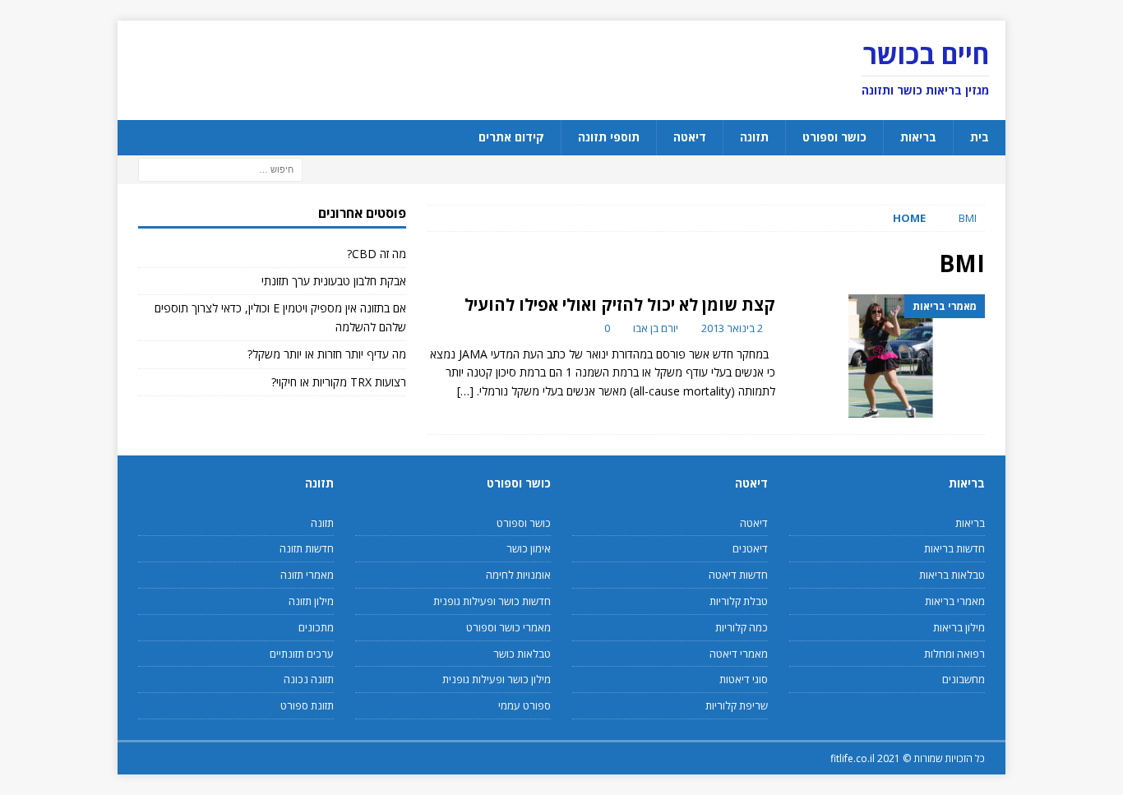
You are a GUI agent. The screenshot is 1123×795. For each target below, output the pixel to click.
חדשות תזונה (307, 548)
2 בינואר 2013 (732, 328)
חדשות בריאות (954, 548)
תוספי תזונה (609, 137)
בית (979, 137)
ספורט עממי (524, 705)
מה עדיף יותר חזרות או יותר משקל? (326, 354)
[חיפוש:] (220, 168)
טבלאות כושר (522, 653)
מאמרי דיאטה (738, 653)
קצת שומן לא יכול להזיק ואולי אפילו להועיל (619, 305)
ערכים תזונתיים (302, 653)
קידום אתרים (511, 137)
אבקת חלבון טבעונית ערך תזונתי (333, 281)
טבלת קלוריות (738, 601)
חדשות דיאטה (738, 574)
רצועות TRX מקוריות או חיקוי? (338, 382)
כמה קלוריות (741, 627)
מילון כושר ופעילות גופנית (496, 679)
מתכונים (316, 627)
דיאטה (689, 137)
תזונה (754, 137)
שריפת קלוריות (736, 705)
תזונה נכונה (309, 679)
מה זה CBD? (376, 253)
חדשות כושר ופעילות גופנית (492, 601)
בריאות (918, 137)
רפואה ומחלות (954, 653)
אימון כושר (528, 548)
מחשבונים (963, 679)
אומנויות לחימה (518, 574)
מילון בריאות (959, 627)
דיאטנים (750, 548)
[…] (465, 391)
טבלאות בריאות (952, 574)
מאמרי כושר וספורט (508, 627)
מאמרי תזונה (307, 574)
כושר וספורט (834, 137)
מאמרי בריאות (955, 601)
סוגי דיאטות (743, 679)
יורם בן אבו (655, 328)
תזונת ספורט (307, 705)
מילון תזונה (311, 601)
